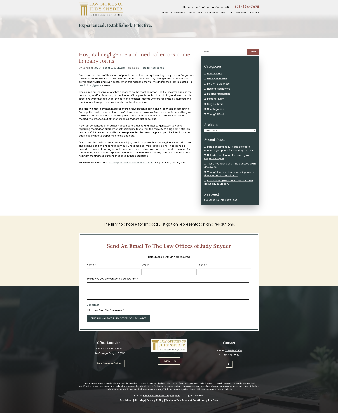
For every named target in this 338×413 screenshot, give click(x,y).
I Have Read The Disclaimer (107, 310)
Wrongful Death (216, 114)
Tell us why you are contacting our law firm (112, 278)
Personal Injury (215, 99)
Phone (202, 264)
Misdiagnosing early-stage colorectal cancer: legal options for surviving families (228, 148)
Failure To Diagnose (218, 83)
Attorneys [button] (177, 13)
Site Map (139, 400)
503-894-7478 (246, 7)
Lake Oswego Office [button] (109, 363)
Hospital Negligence (152, 68)
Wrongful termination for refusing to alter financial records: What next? (229, 174)
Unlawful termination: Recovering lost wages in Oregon (227, 157)
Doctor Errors (214, 73)
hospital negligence (90, 85)
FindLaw (213, 400)
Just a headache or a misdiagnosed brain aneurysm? (230, 165)
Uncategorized (215, 109)
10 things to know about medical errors (131, 162)
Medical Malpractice (219, 94)
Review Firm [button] (169, 361)
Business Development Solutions (184, 400)
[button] (335, 394)
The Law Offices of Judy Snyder (161, 395)
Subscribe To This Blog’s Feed (220, 200)
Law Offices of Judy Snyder (109, 68)
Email (145, 264)
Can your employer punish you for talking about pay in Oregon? (229, 182)
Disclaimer (93, 304)
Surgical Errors (215, 104)
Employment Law (217, 78)
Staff (192, 13)
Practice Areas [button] (206, 13)
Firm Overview (237, 13)
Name (91, 264)
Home (165, 13)
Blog (224, 13)
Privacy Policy (155, 400)
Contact (254, 13)
